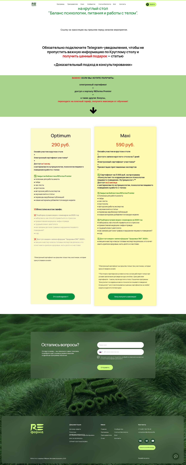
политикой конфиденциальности (112, 359)
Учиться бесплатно (121, 432)
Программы (105, 432)
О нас (103, 438)
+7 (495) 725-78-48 (144, 429)
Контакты (117, 438)
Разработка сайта (143, 458)
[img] (34, 4)
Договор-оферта (75, 429)
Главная (104, 429)
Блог (116, 435)
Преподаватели (106, 435)
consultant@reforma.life (146, 432)
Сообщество (118, 429)
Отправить (105, 367)
